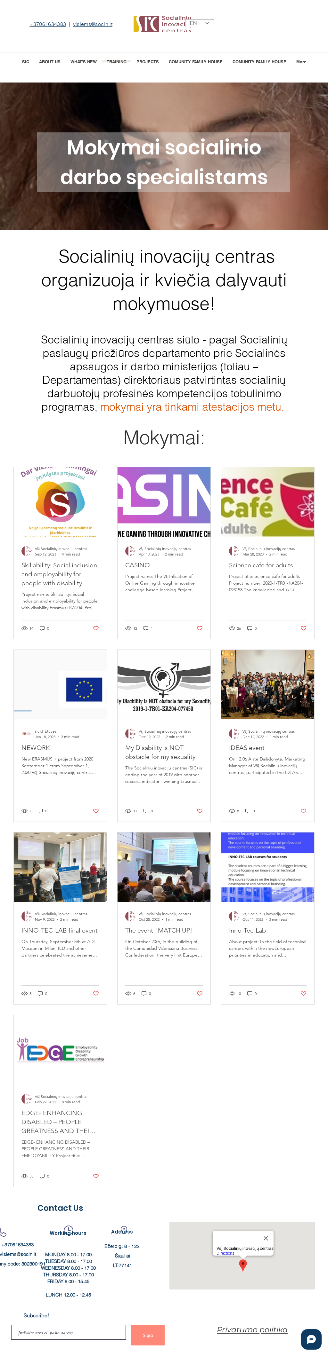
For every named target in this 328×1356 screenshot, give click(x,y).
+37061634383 (47, 24)
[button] (147, 61)
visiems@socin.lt (92, 24)
